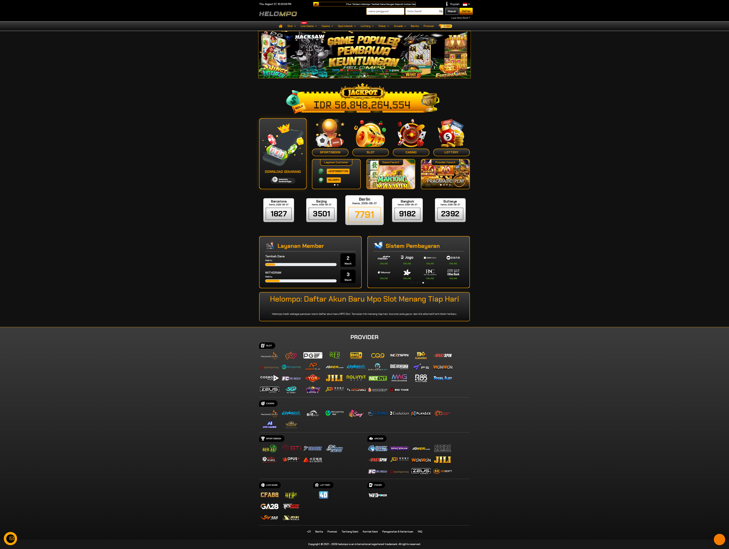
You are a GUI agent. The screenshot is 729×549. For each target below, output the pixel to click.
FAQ (420, 531)
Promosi (429, 26)
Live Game (307, 26)
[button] (466, 55)
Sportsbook (345, 26)
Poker (382, 26)
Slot (290, 26)
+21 (309, 531)
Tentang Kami (350, 531)
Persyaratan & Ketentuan (397, 531)
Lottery (366, 26)
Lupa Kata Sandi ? (460, 17)
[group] (445, 174)
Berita (415, 26)
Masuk (452, 11)
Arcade (398, 26)
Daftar (466, 11)
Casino (326, 26)
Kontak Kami (370, 531)
